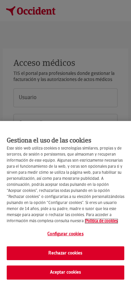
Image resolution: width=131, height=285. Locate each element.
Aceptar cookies (65, 272)
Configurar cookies (65, 234)
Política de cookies (101, 221)
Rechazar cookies (65, 253)
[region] (65, 203)
